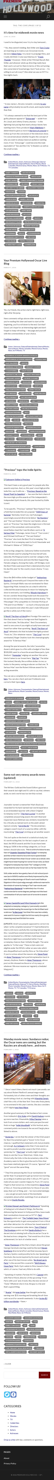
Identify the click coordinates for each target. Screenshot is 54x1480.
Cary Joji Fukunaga (14, 706)
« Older (7, 1364)
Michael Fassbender (14, 218)
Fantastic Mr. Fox (13, 374)
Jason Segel (27, 203)
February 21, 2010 (12, 782)
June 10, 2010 (9, 36)
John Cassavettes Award (31, 729)
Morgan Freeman (13, 412)
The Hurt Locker (25, 439)
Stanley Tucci (12, 435)
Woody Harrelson (38, 592)
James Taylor (34, 390)
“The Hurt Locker (27, 813)
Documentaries (26, 689)
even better (21, 1292)
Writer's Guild (12, 1023)
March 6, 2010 (10, 474)
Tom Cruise (44, 47)
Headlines (10, 192)
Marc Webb (26, 211)
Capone (40, 1274)
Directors (14, 1426)
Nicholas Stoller (13, 222)
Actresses (27, 162)
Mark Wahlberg (36, 127)
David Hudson (38, 1116)
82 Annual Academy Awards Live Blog (21, 356)
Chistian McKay (33, 706)
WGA (22, 1020)
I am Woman (25, 386)
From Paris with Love (15, 1329)
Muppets (38, 218)
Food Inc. (25, 713)
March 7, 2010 (10, 267)
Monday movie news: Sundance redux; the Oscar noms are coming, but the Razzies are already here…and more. (26, 1042)
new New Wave (21, 1107)
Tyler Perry (24, 450)
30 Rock (9, 993)
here (6, 679)
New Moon (22, 1333)
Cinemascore (11, 184)
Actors (21, 162)
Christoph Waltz (13, 710)
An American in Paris (33, 1318)
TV (48, 166)
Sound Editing (12, 1012)
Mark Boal (23, 401)
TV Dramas (31, 988)
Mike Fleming (35, 1119)
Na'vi (27, 412)
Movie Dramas (21, 166)
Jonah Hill (40, 203)
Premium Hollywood (27, 1475)
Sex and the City (27, 229)
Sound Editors (28, 1012)
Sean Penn (22, 431)
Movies (29, 166)
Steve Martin (28, 435)
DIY (25, 1325)
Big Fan (35, 658)
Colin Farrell (11, 371)
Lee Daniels (10, 401)
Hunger (21, 192)
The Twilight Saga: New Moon (35, 1218)
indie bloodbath (23, 1125)
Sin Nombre (42, 518)
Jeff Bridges (11, 393)
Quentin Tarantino (14, 428)
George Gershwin (35, 1329)
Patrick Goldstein (33, 222)
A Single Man (41, 359)
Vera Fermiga (26, 454)
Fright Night (37, 184)
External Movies (24, 164)
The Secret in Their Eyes (16, 443)
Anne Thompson (14, 957)
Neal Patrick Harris (14, 416)
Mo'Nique (29, 740)
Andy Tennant (12, 173)
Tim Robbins (39, 446)
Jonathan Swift (13, 207)
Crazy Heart (26, 371)
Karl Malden (40, 393)
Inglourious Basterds (15, 195)
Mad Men (43, 984)
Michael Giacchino (29, 405)
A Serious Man (33, 698)
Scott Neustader (29, 747)
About (6, 1458)
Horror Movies (36, 164)
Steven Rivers (34, 233)
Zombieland (30, 245)
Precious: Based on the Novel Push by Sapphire (25, 744)
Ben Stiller (36, 176)
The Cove (31, 237)
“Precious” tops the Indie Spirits (22, 469)
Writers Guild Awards (31, 1023)
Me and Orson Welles (15, 736)
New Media (12, 1313)
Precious (28, 424)
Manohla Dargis (41, 1098)
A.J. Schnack (19, 1146)
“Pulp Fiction (30, 852)
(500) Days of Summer (14, 698)
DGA (35, 1322)
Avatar (24, 363)
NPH (7, 420)
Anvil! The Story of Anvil (26, 702)
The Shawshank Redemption (18, 446)
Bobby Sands (11, 180)
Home (12, 1412)
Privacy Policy (10, 1463)
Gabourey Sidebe (13, 378)
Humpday (16, 655)
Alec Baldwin (11, 363)
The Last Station (38, 751)
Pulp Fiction (11, 1008)
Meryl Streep (11, 405)
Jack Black (33, 195)
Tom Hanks (10, 450)
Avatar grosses (23, 1322)
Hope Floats (11, 386)
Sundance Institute (14, 237)
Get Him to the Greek (15, 188)
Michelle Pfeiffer (29, 409)
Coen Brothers (31, 710)
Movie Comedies (25, 349)
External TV (24, 984)
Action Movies (13, 162)
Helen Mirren (40, 382)
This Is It (27, 1016)
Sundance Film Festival (16, 1344)
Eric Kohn (22, 1116)
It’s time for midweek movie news (24, 32)
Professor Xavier (13, 226)
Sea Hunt (10, 431)
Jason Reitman (35, 1001)
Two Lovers (27, 755)
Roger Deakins (12, 747)
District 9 (31, 993)
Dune (33, 1325)
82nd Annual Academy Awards (19, 359)
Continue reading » (12, 154)
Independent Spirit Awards (17, 721)
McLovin (27, 214)
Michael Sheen (12, 409)
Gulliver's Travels (35, 188)
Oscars (16, 420)
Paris (18, 1337)
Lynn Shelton (24, 732)
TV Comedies (13, 168)
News (35, 166)
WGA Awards (33, 1020)
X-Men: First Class (13, 245)
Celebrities (14, 1423)
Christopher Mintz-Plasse (32, 180)
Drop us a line (9, 1440)
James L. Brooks (26, 199)
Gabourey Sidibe (39, 713)
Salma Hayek (11, 229)
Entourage (30, 118)
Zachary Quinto (37, 1352)
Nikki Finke (16, 54)
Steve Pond (42, 954)
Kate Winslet (11, 397)
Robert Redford (32, 226)
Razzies (43, 1337)
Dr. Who (24, 184)
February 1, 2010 (11, 1049)
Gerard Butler (12, 382)
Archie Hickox (28, 173)
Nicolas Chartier (34, 416)
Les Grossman (12, 211)
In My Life (38, 386)
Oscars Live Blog (31, 420)
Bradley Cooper (33, 367)
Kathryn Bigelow (28, 397)
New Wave (35, 1333)
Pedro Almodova (13, 424)
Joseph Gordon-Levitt (33, 207)
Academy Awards (13, 1318)
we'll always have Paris (16, 1352)
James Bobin (11, 199)
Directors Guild (13, 1325)
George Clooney (31, 378)
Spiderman (10, 233)
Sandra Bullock (34, 428)
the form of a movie (37, 130)
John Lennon (25, 393)
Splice (21, 233)
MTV (29, 218)
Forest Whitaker (32, 374)
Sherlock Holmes (37, 431)
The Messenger (12, 755)
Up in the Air (11, 454)
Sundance (28, 1341)
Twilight (39, 1348)
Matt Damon (37, 401)
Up (34, 450)
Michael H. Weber (35, 736)
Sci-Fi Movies (42, 166)
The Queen (40, 439)
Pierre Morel (30, 1337)
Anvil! (8, 702)
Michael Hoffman (13, 740)
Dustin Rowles (18, 1200)
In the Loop (17, 912)
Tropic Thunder (26, 241)
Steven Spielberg (13, 1341)
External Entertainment (29, 347)
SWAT (40, 435)
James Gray (33, 725)
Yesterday (9, 1137)
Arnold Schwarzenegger (17, 176)
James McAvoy (12, 203)
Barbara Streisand (14, 367)
